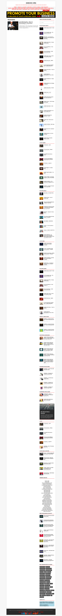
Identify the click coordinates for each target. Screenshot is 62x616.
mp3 (53, 593)
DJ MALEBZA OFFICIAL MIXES (45, 366)
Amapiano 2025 (42, 575)
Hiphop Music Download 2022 (47, 501)
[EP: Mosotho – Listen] (41, 146)
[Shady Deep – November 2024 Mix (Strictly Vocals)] (41, 464)
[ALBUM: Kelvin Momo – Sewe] (41, 107)
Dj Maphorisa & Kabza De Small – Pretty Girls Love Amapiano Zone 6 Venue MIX (49, 207)
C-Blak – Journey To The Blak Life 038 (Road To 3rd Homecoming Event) (48, 468)
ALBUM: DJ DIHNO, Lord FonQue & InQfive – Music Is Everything (49, 177)
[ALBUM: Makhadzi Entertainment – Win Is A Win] (41, 75)
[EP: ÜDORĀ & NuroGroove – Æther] (41, 155)
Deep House (41, 580)
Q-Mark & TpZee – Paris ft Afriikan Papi (48, 198)
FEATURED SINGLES (43, 190)
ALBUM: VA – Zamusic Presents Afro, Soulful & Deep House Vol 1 (49, 330)
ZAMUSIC (26, 24)
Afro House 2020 (48, 568)
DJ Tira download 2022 (47, 496)
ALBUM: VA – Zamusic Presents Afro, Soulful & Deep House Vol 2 (49, 325)
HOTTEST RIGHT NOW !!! (44, 25)
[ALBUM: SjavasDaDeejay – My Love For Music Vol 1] (41, 112)
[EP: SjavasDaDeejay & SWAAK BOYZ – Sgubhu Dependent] (41, 66)
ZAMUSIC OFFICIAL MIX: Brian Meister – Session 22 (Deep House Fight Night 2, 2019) (48, 349)
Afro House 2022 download (47, 508)
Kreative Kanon (38, 611)
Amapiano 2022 (42, 573)
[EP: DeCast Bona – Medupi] (41, 151)
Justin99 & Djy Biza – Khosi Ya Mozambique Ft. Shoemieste (26, 22)
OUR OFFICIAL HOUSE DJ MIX (45, 335)
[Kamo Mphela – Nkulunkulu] (41, 222)
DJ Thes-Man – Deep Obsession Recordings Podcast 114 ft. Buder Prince (49, 540)
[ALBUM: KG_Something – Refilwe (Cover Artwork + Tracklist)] (41, 254)
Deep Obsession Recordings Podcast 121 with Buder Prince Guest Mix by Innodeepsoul (49, 525)
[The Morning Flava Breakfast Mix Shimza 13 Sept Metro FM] (41, 521)
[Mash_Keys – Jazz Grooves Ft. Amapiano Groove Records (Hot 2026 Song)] (41, 38)
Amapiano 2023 (48, 573)
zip (51, 595)
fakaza (48, 583)
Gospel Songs (47, 585)
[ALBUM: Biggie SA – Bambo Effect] (41, 169)
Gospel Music (42, 585)
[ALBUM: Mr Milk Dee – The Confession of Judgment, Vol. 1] (41, 183)
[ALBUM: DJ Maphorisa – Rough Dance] (41, 80)
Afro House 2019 (42, 568)
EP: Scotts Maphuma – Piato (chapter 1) (48, 47)
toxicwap (48, 595)
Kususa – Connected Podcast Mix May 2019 (48, 530)
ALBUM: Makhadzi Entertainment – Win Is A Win (48, 74)
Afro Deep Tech (42, 566)
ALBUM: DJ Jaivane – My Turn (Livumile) (48, 134)
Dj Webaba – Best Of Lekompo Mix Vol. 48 (49, 446)
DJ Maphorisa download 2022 (47, 500)
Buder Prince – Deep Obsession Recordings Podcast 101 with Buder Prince (49, 546)
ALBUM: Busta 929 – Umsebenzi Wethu (49, 129)
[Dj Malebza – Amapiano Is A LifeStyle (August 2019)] (41, 388)
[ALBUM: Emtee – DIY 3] (41, 94)
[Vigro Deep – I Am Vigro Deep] (41, 194)
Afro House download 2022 (47, 502)
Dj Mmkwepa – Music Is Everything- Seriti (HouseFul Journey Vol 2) (48, 394)
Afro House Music (48, 570)
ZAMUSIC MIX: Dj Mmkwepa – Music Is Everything (48, 399)
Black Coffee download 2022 (47, 497)
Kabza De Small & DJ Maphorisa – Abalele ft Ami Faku (49, 202)
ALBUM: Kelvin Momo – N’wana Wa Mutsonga (49, 42)
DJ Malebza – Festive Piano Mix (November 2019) (49, 369)
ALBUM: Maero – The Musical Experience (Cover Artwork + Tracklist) (48, 264)
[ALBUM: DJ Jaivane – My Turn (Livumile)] (41, 135)
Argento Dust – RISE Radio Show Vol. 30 (49, 551)
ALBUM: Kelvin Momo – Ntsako (49, 87)
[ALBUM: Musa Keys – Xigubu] (41, 62)
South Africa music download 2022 (47, 493)
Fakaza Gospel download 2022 (47, 504)
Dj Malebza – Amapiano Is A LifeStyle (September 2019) (48, 383)
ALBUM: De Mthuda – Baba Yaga (49, 124)
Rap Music (43, 595)
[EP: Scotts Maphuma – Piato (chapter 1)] (41, 48)
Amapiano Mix (48, 575)
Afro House (47, 566)
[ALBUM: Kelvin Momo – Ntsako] (41, 89)
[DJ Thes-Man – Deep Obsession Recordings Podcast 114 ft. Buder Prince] (41, 541)
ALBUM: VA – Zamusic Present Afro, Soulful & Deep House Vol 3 (49, 319)
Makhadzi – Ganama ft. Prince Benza (49, 212)
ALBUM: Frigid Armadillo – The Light (49, 172)
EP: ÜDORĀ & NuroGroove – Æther (48, 154)
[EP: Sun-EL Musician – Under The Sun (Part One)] (41, 53)
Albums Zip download (46, 511)
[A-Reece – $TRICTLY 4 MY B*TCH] (41, 231)
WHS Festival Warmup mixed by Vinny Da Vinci (49, 516)
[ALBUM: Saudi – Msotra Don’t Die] (41, 121)
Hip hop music (47, 588)
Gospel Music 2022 (47, 505)
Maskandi (52, 590)
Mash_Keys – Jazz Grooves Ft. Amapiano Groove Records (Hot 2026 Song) (49, 37)
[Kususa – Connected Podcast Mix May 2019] (41, 531)
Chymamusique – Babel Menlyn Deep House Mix (49, 473)
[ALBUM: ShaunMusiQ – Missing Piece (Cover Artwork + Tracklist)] (41, 259)
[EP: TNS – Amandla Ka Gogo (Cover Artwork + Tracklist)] (41, 250)
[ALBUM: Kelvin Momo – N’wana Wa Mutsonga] (41, 281)
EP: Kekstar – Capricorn (47, 163)
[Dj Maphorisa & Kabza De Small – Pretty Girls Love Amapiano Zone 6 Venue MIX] (41, 208)
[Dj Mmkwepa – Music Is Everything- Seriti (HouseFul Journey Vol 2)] (41, 395)
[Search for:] (47, 22)
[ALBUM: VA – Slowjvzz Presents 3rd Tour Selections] (41, 187)
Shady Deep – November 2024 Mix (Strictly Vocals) (48, 463)
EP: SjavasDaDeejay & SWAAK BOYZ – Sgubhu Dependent (48, 65)
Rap (40, 595)
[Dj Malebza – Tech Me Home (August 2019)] (41, 379)
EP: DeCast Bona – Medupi (48, 149)
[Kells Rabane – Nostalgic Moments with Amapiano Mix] (41, 561)
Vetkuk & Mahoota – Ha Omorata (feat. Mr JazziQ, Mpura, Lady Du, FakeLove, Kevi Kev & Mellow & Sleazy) (49, 236)
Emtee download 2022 (47, 495)
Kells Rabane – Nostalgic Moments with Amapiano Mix (48, 560)
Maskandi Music (42, 593)
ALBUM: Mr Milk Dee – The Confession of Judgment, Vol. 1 (49, 182)
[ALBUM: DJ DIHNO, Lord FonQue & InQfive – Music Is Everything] (41, 178)
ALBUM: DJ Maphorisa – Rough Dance (49, 79)
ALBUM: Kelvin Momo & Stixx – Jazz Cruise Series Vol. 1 (49, 97)
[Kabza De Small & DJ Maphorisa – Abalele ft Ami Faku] (41, 203)
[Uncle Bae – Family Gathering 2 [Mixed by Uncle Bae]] (41, 556)
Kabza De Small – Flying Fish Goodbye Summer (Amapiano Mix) (48, 458)
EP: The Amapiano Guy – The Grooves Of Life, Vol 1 (48, 33)
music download (47, 494)
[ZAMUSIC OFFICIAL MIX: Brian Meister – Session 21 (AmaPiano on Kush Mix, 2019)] (41, 355)
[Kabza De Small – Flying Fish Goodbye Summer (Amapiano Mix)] (41, 459)
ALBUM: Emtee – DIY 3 (47, 92)
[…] (28, 27)
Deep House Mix (47, 580)
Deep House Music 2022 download (46, 510)
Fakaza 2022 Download (47, 499)
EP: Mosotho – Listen (47, 144)
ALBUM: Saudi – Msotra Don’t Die (48, 120)
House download (47, 506)
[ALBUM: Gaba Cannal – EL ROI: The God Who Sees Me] (41, 57)
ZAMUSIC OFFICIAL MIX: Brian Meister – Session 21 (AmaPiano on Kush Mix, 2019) (49, 355)
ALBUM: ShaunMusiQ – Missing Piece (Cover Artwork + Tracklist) (49, 258)
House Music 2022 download (47, 509)
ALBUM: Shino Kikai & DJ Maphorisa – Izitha (48, 115)
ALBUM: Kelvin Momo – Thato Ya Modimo (49, 70)
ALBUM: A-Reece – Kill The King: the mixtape (49, 102)
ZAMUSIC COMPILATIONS (44, 316)
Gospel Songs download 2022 (47, 503)
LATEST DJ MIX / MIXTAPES (44, 450)
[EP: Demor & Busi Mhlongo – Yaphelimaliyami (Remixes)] (41, 160)
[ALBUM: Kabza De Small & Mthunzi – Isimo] (41, 139)
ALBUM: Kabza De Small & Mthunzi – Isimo (48, 138)
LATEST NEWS (42, 241)
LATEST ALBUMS (42, 142)
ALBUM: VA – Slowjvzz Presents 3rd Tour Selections (49, 186)
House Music (48, 590)
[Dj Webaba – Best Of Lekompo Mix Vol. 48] (41, 447)
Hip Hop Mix (42, 588)
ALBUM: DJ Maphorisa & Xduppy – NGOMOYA (49, 83)
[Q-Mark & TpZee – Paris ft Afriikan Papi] (41, 199)
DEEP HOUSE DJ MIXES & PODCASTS (46, 513)
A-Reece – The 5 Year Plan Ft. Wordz (48, 226)
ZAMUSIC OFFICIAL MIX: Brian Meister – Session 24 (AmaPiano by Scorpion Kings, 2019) (49, 338)
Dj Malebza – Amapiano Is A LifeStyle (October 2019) (48, 373)
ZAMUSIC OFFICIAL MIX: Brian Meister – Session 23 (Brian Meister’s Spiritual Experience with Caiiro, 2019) (49, 343)
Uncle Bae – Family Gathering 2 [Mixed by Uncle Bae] (49, 555)
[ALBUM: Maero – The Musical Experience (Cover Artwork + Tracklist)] (41, 264)
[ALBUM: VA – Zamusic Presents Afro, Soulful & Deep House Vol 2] (41, 325)
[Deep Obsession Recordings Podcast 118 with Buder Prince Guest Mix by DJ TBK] (41, 536)
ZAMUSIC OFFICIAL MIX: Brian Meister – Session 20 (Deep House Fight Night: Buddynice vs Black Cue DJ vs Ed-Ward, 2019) (49, 361)
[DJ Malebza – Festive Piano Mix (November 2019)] (41, 370)
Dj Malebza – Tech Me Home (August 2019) (48, 378)
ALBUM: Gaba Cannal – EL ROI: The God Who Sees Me (49, 56)
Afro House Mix (42, 570)
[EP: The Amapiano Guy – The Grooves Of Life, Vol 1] (41, 34)
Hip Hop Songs (42, 590)
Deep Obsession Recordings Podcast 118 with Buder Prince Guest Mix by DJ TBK (49, 535)
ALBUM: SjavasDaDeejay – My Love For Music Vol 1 (48, 111)
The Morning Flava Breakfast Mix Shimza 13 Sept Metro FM (48, 520)
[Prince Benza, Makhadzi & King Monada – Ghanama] (41, 218)
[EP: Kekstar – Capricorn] (41, 164)
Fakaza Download (47, 498)
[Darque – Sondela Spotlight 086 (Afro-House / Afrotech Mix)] (41, 454)
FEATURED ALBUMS (43, 268)
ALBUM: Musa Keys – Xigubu (48, 60)
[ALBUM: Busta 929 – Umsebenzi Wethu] (41, 130)
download (41, 583)
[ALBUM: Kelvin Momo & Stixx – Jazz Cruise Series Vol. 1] (41, 98)
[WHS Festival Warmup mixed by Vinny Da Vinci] (41, 517)
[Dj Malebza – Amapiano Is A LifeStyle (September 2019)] (41, 384)
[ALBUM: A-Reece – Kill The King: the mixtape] (41, 103)
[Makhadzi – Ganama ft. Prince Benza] (41, 213)
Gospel (51, 583)
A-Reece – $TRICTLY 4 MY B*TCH (49, 230)
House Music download (47, 507)
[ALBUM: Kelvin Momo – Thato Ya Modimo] (41, 71)
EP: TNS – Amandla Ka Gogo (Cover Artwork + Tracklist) (48, 249)
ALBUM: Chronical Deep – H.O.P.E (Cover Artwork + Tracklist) (48, 244)
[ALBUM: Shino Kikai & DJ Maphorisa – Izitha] (41, 116)
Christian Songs (42, 578)
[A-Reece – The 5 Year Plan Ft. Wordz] (41, 227)
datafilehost (48, 578)
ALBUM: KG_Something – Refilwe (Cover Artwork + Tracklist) (49, 253)
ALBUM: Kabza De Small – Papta (49, 27)
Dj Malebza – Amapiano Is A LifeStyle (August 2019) (48, 387)
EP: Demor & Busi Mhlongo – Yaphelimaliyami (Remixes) (48, 159)
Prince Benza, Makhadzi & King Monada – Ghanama (49, 217)
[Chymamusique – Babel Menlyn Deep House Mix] (41, 474)
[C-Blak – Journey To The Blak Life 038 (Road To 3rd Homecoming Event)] (41, 469)
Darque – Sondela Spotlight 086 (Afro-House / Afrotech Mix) (49, 453)
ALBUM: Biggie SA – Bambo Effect (48, 168)
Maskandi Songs (48, 593)
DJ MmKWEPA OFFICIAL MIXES (45, 391)
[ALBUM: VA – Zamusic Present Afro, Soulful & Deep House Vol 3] (41, 320)
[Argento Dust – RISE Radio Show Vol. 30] (41, 552)
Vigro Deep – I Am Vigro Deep (48, 192)
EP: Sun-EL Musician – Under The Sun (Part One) (48, 52)
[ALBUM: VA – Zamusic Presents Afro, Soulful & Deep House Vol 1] (41, 331)
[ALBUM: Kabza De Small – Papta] (41, 29)
